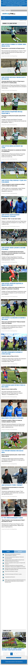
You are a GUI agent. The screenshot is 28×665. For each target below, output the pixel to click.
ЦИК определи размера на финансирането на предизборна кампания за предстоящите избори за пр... (15, 581)
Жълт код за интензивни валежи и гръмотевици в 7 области (12, 554)
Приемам (20, 5)
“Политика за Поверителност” (11, 4)
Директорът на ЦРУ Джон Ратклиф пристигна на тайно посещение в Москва (15, 569)
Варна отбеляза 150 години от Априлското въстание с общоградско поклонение (13, 649)
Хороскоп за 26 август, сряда (11, 571)
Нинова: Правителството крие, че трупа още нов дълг (15, 563)
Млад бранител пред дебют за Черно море (12, 418)
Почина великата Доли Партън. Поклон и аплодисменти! (14, 557)
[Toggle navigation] (4, 18)
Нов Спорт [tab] (20, 551)
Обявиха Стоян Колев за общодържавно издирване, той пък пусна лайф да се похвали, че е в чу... (15, 567)
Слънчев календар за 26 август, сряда (13, 574)
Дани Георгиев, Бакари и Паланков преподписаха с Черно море (10, 215)
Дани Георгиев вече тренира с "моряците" (12, 485)
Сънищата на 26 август (10, 577)
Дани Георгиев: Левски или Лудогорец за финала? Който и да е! (12, 284)
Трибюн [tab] (8, 551)
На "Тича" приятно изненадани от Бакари (12, 518)
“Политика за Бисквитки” (21, 4)
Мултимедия (8, 10)
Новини (3, 10)
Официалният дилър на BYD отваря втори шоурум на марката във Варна (14, 560)
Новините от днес (23, 20)
